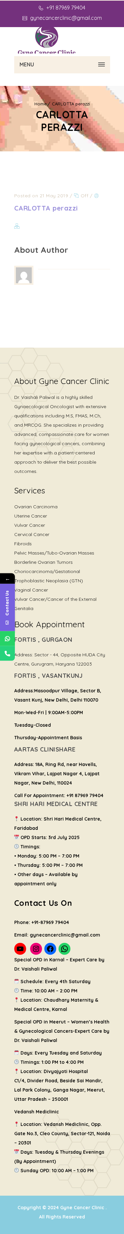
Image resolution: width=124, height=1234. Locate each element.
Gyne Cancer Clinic (82, 1208)
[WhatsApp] (7, 638)
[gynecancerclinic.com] (47, 40)
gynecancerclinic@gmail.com (65, 18)
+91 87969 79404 (65, 7)
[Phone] (7, 653)
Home (40, 103)
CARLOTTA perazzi (71, 103)
